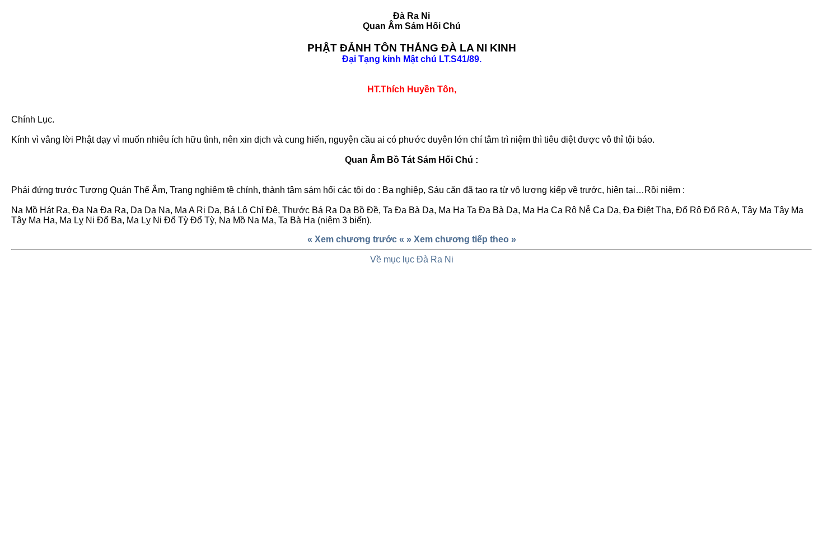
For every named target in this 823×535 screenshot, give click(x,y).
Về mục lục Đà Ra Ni (411, 259)
